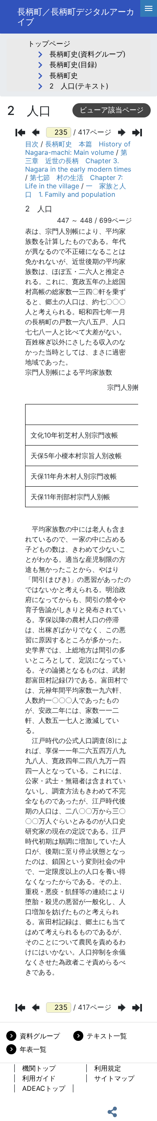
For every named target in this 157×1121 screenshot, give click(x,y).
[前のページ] (35, 132)
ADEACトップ (43, 1088)
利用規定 (107, 1068)
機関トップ (39, 1068)
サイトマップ (114, 1078)
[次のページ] (122, 132)
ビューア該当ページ (112, 110)
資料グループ (40, 1036)
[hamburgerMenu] (148, 8)
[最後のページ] (137, 132)
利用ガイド (39, 1078)
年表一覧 (33, 1049)
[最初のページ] (20, 132)
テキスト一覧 (107, 1036)
